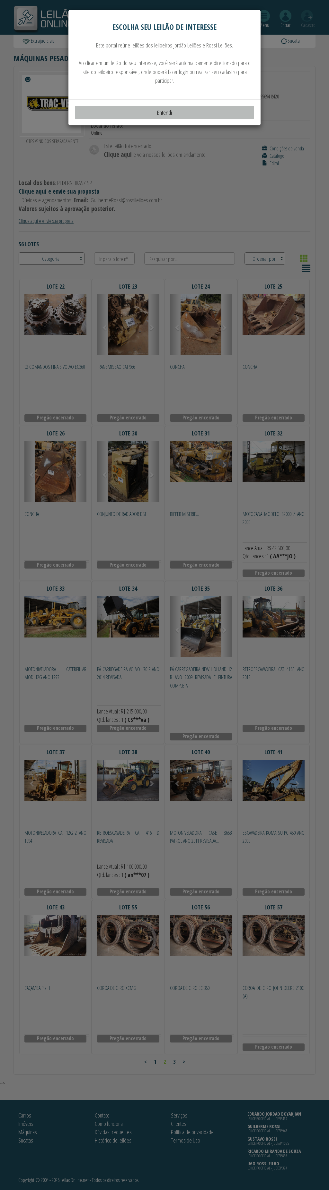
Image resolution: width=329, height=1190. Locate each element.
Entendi (164, 112)
